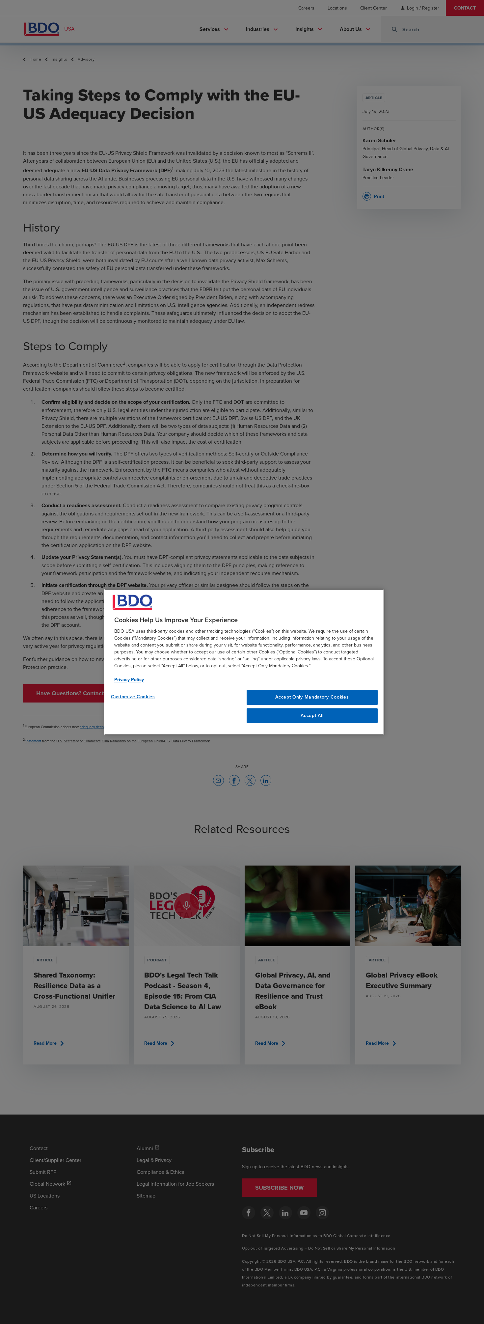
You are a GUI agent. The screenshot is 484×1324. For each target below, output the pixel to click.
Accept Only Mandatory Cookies (312, 697)
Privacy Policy (129, 679)
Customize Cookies (133, 696)
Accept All (312, 715)
